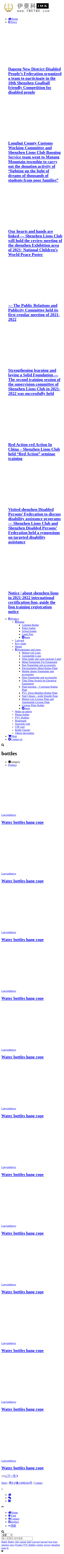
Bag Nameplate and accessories (39, 665)
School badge (29, 631)
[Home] (9, 1494)
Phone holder (22, 714)
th (8, 1548)
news (13, 814)
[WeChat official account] (9, 1497)
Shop (14, 736)
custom (22, 1542)
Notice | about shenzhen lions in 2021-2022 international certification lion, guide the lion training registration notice (33, 602)
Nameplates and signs (29, 649)
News (14, 22)
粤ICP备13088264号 (20, 1482)
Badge (20, 621)
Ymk (13, 1515)
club (17, 1542)
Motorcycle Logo (31, 652)
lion (50, 1542)
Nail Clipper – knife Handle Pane (40, 696)
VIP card (20, 726)
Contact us (16, 739)
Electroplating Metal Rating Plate (40, 668)
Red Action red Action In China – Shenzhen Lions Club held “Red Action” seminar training (34, 451)
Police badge (29, 628)
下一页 (12, 1476)
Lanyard (19, 640)
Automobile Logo (31, 655)
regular (39, 1545)
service (47, 1545)
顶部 (13, 1525)
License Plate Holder (33, 705)
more (27, 637)
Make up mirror (23, 711)
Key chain (20, 643)
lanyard (44, 1542)
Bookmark (20, 720)
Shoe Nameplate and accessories (39, 677)
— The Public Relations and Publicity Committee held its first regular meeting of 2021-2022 (34, 312)
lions (55, 1542)
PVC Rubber (22, 717)
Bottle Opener (22, 730)
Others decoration (24, 733)
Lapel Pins (27, 634)
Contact (38, 1482)
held (29, 1542)
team (3, 1548)
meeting (5, 1545)
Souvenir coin (22, 723)
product (15, 1521)
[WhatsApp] (9, 1500)
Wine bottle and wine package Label (41, 658)
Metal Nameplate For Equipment (39, 662)
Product (15, 618)
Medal (18, 646)
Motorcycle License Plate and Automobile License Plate (38, 701)
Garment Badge (30, 625)
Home (14, 19)
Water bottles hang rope (22, 822)
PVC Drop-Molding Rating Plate (40, 692)
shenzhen (55, 1545)
